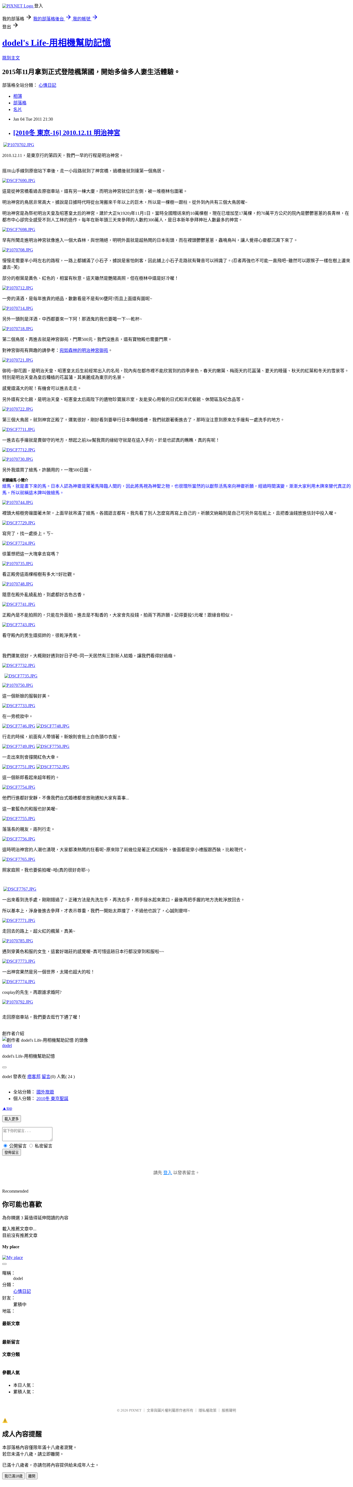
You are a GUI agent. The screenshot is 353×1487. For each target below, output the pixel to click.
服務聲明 (229, 1410)
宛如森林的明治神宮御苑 (84, 350)
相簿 (17, 96)
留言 (46, 1076)
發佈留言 (11, 1152)
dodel (7, 1045)
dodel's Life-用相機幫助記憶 (56, 43)
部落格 (19, 103)
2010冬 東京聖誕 (52, 1098)
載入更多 (11, 1119)
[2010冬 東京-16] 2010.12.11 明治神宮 (66, 132)
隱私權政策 (207, 1410)
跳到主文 (11, 58)
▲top (7, 1108)
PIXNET (135, 1410)
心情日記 (47, 85)
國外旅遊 (45, 1092)
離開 (31, 1476)
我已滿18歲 (13, 1476)
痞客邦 (34, 1076)
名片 (17, 109)
